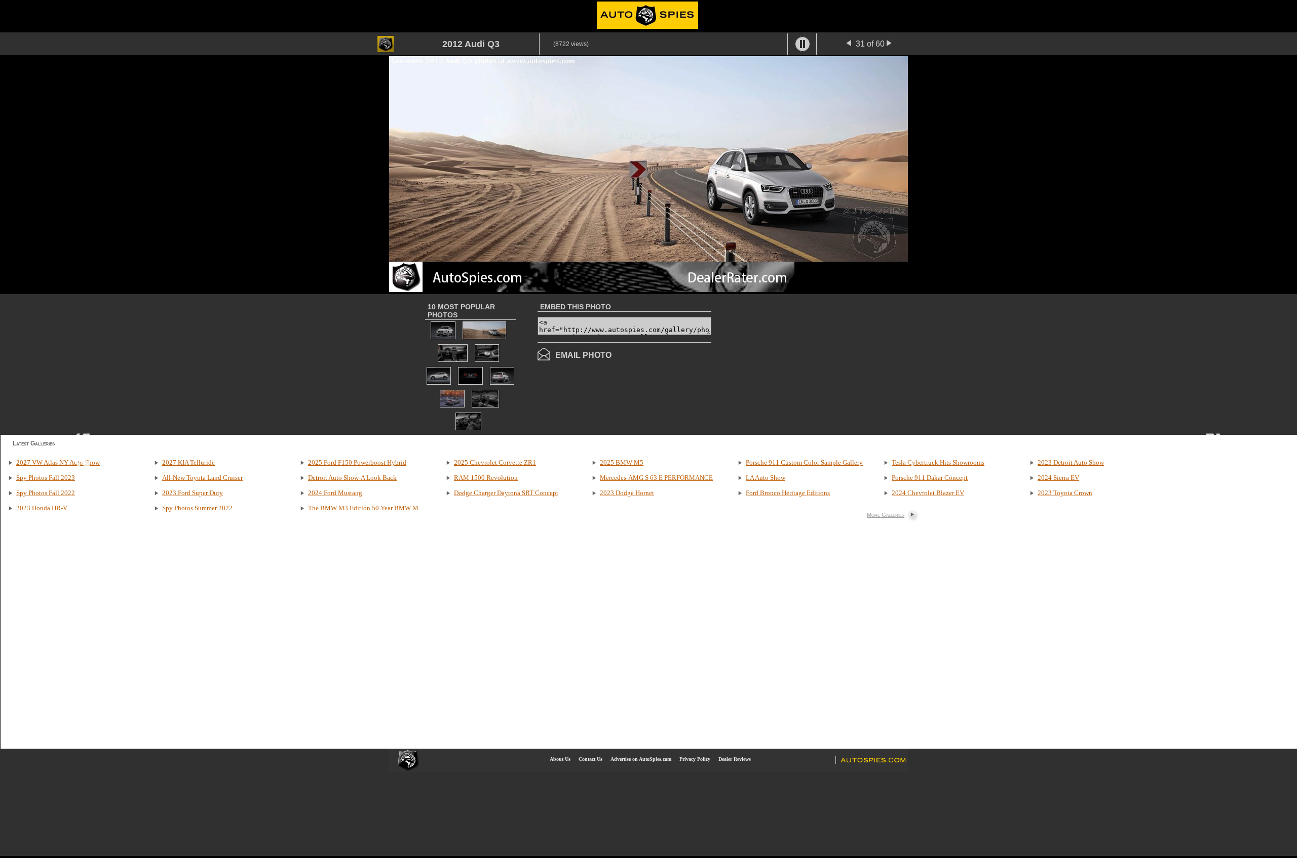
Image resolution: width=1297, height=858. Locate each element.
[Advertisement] (796, 363)
